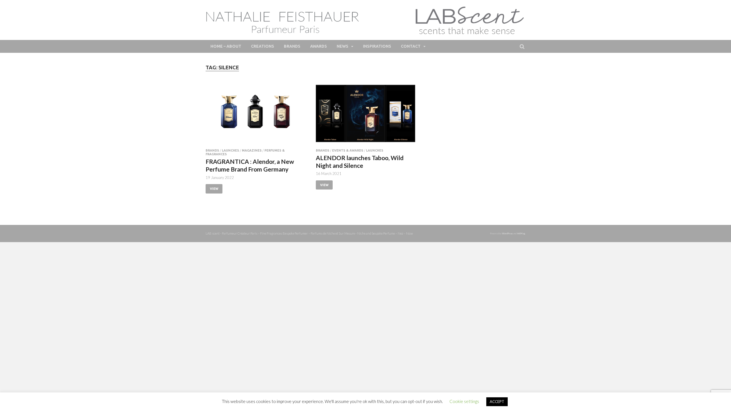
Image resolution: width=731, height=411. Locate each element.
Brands (212, 150)
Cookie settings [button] (464, 401)
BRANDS (292, 46)
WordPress (507, 233)
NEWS (342, 46)
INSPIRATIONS (377, 46)
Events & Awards (347, 150)
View (214, 188)
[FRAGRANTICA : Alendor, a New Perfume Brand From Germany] (255, 116)
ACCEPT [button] (497, 401)
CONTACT (411, 46)
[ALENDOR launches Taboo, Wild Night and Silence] (365, 116)
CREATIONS (262, 46)
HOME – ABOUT (225, 46)
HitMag (521, 233)
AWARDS (318, 46)
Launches (230, 150)
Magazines (252, 150)
